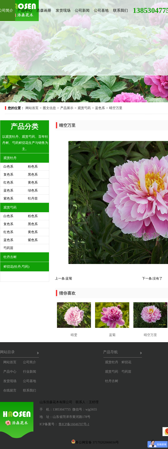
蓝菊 (69, 278)
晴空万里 (115, 108)
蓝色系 (100, 108)
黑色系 (33, 174)
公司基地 (101, 10)
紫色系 (8, 198)
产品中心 (24, 10)
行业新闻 (29, 371)
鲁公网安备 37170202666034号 (97, 442)
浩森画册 (43, 10)
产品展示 (66, 108)
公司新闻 (82, 10)
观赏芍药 (84, 108)
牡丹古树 (10, 257)
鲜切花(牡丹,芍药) (16, 266)
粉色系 (33, 166)
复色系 (8, 174)
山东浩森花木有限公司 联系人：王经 (67, 402)
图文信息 (49, 108)
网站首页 (32, 108)
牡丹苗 (33, 198)
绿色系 (33, 190)
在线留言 (9, 390)
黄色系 (33, 182)
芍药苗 (8, 248)
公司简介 (29, 362)
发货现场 (63, 10)
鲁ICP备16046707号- (73, 424)
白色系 (8, 166)
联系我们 (120, 10)
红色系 (8, 182)
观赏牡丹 (10, 158)
